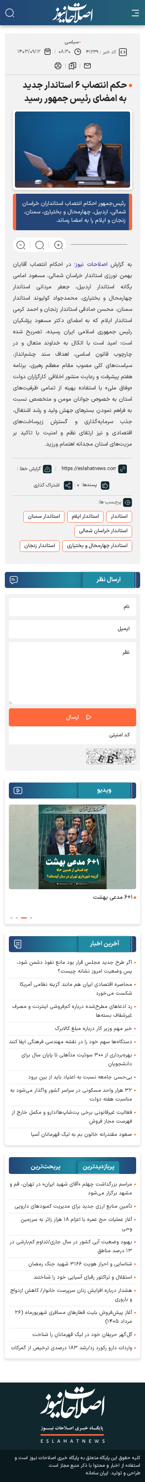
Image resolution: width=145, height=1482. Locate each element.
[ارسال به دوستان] (87, 66)
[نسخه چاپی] (58, 66)
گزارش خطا (30, 468)
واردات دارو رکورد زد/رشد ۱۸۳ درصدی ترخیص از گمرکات (71, 1348)
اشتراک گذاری (47, 485)
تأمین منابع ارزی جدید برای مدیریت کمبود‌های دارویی (73, 1206)
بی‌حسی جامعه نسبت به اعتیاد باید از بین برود (80, 1077)
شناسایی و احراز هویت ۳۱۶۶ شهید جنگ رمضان (80, 1264)
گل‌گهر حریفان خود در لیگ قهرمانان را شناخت (82, 1335)
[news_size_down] (21, 244)
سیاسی (72, 42)
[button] (31, 918)
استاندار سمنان (44, 517)
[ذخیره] (72, 66)
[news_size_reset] (40, 244)
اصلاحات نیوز (91, 264)
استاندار (119, 517)
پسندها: (89, 485)
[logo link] (72, 13)
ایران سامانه (97, 1473)
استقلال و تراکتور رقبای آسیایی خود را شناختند (82, 1277)
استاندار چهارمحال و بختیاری (97, 546)
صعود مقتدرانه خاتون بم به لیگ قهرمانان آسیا (81, 1135)
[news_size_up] (59, 244)
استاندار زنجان (39, 546)
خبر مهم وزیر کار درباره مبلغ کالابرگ (93, 1029)
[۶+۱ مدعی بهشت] (72, 847)
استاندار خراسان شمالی (103, 531)
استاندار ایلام (85, 517)
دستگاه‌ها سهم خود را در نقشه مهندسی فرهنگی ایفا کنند (70, 1042)
